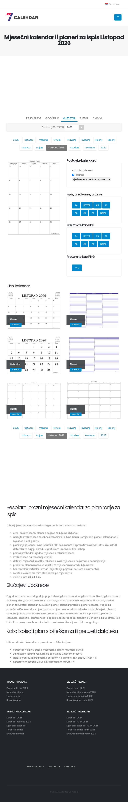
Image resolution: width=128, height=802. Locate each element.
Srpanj (111, 140)
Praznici (79, 174)
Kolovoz (26, 147)
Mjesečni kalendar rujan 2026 (82, 725)
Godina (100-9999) (53, 127)
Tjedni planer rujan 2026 (79, 696)
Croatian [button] (113, 4)
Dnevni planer (14, 700)
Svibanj (86, 140)
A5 (97, 205)
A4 (76, 205)
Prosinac (90, 147)
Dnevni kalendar (15, 733)
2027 (103, 147)
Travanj (71, 140)
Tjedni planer (13, 696)
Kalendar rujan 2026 (77, 721)
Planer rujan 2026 (75, 688)
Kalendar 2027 (74, 717)
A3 (106, 205)
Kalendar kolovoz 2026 (18, 721)
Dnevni (97, 118)
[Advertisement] (64, 85)
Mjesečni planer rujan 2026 (81, 692)
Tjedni (84, 118)
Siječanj (28, 140)
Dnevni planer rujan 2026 (79, 700)
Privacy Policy (35, 766)
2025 (16, 140)
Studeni (74, 147)
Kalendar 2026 (14, 717)
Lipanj (99, 140)
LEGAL (103, 212)
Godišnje (52, 118)
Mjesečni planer (15, 692)
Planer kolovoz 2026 (17, 688)
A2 (76, 212)
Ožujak (57, 140)
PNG (77, 267)
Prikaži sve (33, 118)
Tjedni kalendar (14, 729)
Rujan (39, 147)
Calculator (54, 766)
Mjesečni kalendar (16, 725)
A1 (85, 212)
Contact (69, 766)
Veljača (43, 140)
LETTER (87, 205)
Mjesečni (69, 118)
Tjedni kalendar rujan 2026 (80, 729)
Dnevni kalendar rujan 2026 (81, 733)
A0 (93, 212)
